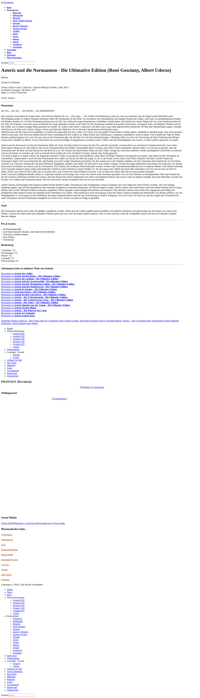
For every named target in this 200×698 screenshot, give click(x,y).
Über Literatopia (14, 58)
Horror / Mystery (20, 26)
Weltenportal (7, 539)
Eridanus (5, 579)
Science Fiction (20, 29)
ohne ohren (6, 574)
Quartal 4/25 (18, 344)
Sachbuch (17, 44)
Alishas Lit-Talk (14, 360)
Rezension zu (17, 273)
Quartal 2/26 (18, 339)
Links (9, 368)
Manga (16, 39)
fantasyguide (7, 554)
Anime (16, 42)
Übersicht (17, 13)
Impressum (12, 373)
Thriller (16, 31)
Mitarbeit (11, 365)
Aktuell (16, 355)
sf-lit (3, 544)
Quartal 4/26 (18, 333)
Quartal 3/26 (18, 336)
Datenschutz (12, 376)
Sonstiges (17, 47)
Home (10, 328)
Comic (15, 37)
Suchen (4, 62)
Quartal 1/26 (18, 341)
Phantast (11, 55)
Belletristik (18, 15)
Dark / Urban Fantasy (22, 21)
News (9, 7)
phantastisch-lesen (9, 559)
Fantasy (16, 23)
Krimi (15, 34)
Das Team (11, 362)
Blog (9, 52)
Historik (16, 18)
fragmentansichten (9, 549)
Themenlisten (13, 349)
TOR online (6, 534)
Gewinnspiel (13, 370)
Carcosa (5, 564)
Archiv (16, 347)
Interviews (11, 50)
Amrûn (4, 569)
